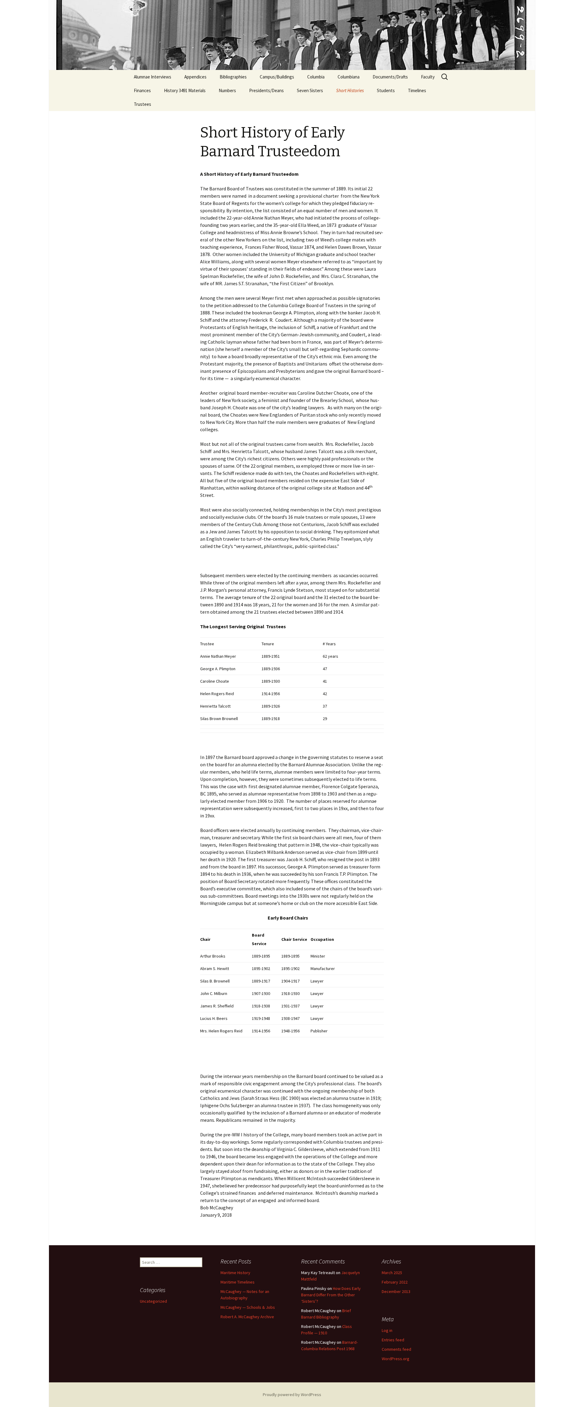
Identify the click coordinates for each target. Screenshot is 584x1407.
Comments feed (396, 1349)
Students (386, 90)
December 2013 (396, 1291)
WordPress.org (395, 1358)
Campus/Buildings (277, 77)
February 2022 (395, 1282)
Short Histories (350, 90)
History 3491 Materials (185, 90)
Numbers (227, 90)
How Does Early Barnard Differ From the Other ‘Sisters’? (331, 1295)
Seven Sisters (310, 90)
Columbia (316, 77)
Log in (387, 1330)
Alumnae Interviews (152, 77)
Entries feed (393, 1340)
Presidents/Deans (266, 90)
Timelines (417, 90)
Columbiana (349, 77)
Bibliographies (233, 77)
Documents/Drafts (390, 77)
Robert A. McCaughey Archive (247, 1316)
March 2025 (392, 1272)
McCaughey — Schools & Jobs (248, 1307)
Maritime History (235, 1272)
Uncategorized (153, 1301)
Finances (142, 90)
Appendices (195, 77)
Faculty (428, 77)
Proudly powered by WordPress (292, 1394)
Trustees (142, 104)
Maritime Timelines (238, 1282)
